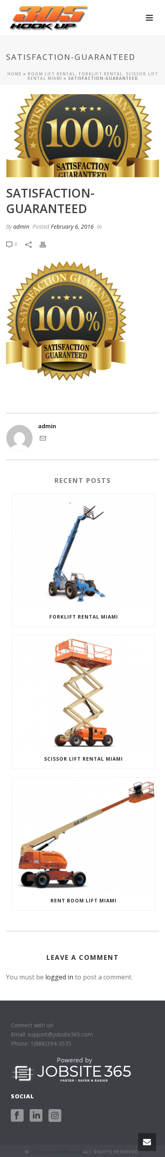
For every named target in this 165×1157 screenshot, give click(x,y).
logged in (59, 977)
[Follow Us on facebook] (17, 1116)
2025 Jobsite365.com (56, 1152)
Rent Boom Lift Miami (83, 900)
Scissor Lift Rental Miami (83, 759)
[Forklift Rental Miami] (83, 550)
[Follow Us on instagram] (54, 1116)
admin (21, 226)
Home (14, 74)
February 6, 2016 (72, 226)
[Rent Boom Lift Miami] (83, 834)
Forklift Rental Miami (83, 616)
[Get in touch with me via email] (43, 439)
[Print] (47, 243)
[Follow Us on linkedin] (36, 1116)
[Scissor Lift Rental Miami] (83, 692)
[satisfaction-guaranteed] (82, 135)
